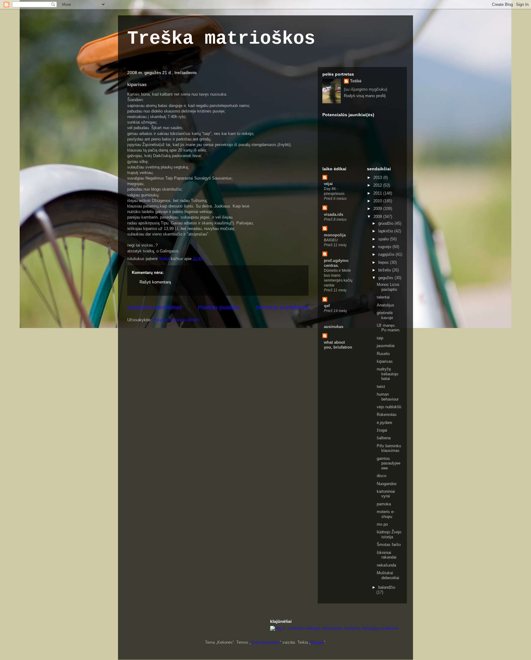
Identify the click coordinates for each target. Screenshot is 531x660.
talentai (383, 297)
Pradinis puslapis (219, 307)
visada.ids (333, 214)
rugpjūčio (386, 254)
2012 (378, 185)
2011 (378, 193)
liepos (384, 262)
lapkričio (386, 231)
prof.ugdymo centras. (336, 263)
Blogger (317, 642)
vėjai (328, 183)
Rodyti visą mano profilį (365, 95)
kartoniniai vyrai (386, 494)
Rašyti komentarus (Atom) (176, 320)
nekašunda (386, 565)
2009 (378, 208)
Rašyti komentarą (155, 282)
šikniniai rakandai (386, 555)
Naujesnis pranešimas (154, 307)
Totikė (355, 81)
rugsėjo (385, 246)
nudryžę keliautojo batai (387, 374)
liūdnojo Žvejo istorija (389, 534)
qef (327, 305)
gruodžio (386, 223)
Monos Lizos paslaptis (388, 287)
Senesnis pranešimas (282, 307)
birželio (385, 270)
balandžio (386, 587)
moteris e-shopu (386, 514)
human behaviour (388, 396)
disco (381, 475)
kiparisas (385, 361)
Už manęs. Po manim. (389, 328)
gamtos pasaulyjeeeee (388, 463)
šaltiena (384, 438)
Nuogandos (387, 483)
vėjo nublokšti (389, 407)
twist (381, 386)
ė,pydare (384, 422)
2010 (378, 201)
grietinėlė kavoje (385, 315)
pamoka (384, 504)
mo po (382, 524)
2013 (378, 177)
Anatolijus (385, 305)
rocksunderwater (265, 642)
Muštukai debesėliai (388, 575)
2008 (378, 216)
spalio (384, 239)
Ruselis (383, 353)
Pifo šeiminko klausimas (389, 448)
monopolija (335, 235)
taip (380, 338)
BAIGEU (331, 240)
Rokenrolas (387, 414)
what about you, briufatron (338, 345)
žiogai (382, 430)
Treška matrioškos (221, 38)
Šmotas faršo (389, 544)
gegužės (386, 277)
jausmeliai (386, 345)
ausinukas (333, 326)
